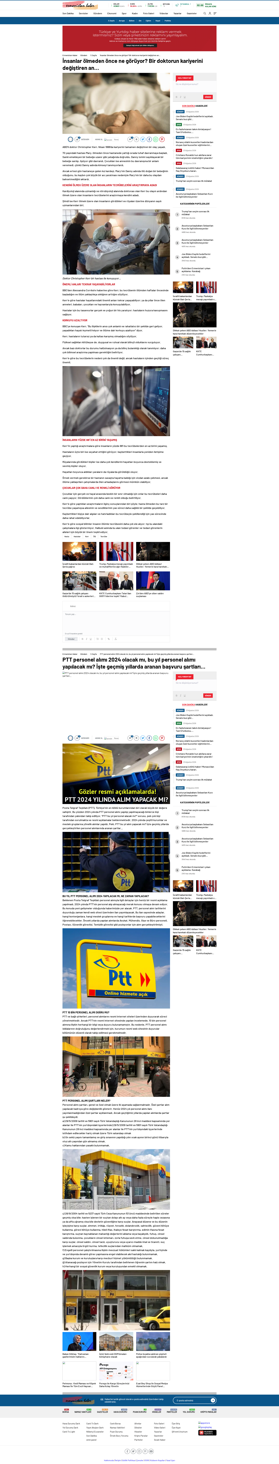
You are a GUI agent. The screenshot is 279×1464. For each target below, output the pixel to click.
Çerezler (139, 1460)
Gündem (97, 13)
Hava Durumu (120, 1411)
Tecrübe (103, 536)
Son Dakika (68, 13)
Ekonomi (111, 13)
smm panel (91, 1439)
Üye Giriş (176, 1423)
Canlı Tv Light (68, 1431)
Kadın (135, 13)
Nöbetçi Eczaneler (95, 1431)
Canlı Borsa (115, 1423)
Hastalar (77, 536)
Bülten (131, 20)
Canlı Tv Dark (92, 1423)
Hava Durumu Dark (71, 1423)
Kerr (87, 536)
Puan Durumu (139, 1411)
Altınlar (137, 1423)
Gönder (71, 639)
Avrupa (122, 20)
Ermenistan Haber (69, 55)
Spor (124, 13)
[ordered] (98, 639)
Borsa (65, 1411)
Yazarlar (177, 13)
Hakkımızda (109, 1460)
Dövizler (138, 1427)
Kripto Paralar (209, 1411)
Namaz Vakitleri (83, 1411)
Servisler (83, 13)
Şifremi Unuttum (179, 1431)
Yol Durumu (189, 1411)
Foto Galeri (148, 13)
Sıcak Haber (160, 1439)
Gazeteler (192, 13)
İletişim (118, 1460)
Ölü (94, 536)
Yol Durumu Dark (70, 1427)
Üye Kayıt (176, 1427)
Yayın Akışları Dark (95, 1427)
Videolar (164, 13)
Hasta (66, 536)
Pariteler (172, 1411)
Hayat (157, 20)
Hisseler (156, 1411)
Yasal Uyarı (170, 1460)
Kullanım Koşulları (157, 1460)
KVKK (147, 1460)
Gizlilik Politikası (128, 1460)
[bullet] (102, 639)
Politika (168, 20)
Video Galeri (159, 1427)
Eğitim (148, 20)
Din (140, 20)
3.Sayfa (111, 20)
